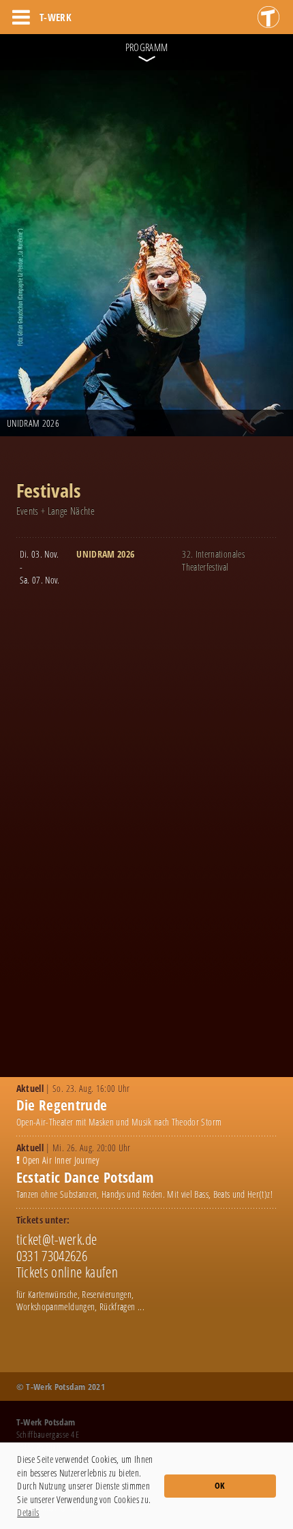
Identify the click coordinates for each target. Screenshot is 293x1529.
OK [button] (220, 1486)
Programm (146, 47)
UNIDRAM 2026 (105, 553)
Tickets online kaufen (67, 1272)
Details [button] (28, 1512)
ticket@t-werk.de (56, 1239)
